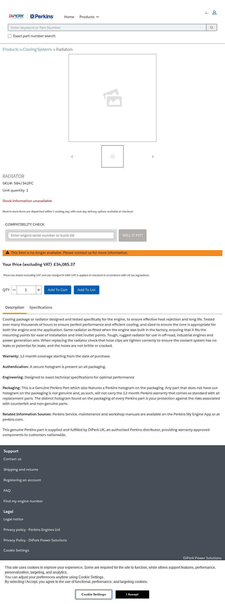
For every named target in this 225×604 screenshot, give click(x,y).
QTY (6, 290)
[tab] (112, 156)
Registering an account (22, 480)
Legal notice (13, 519)
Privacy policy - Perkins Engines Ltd (32, 529)
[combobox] (105, 27)
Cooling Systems (37, 49)
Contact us (12, 459)
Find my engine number (23, 501)
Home (69, 16)
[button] (211, 12)
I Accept (132, 594)
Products (87, 16)
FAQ (7, 490)
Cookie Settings (94, 594)
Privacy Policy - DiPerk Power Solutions (35, 540)
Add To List (87, 290)
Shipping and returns (21, 469)
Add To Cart (57, 290)
